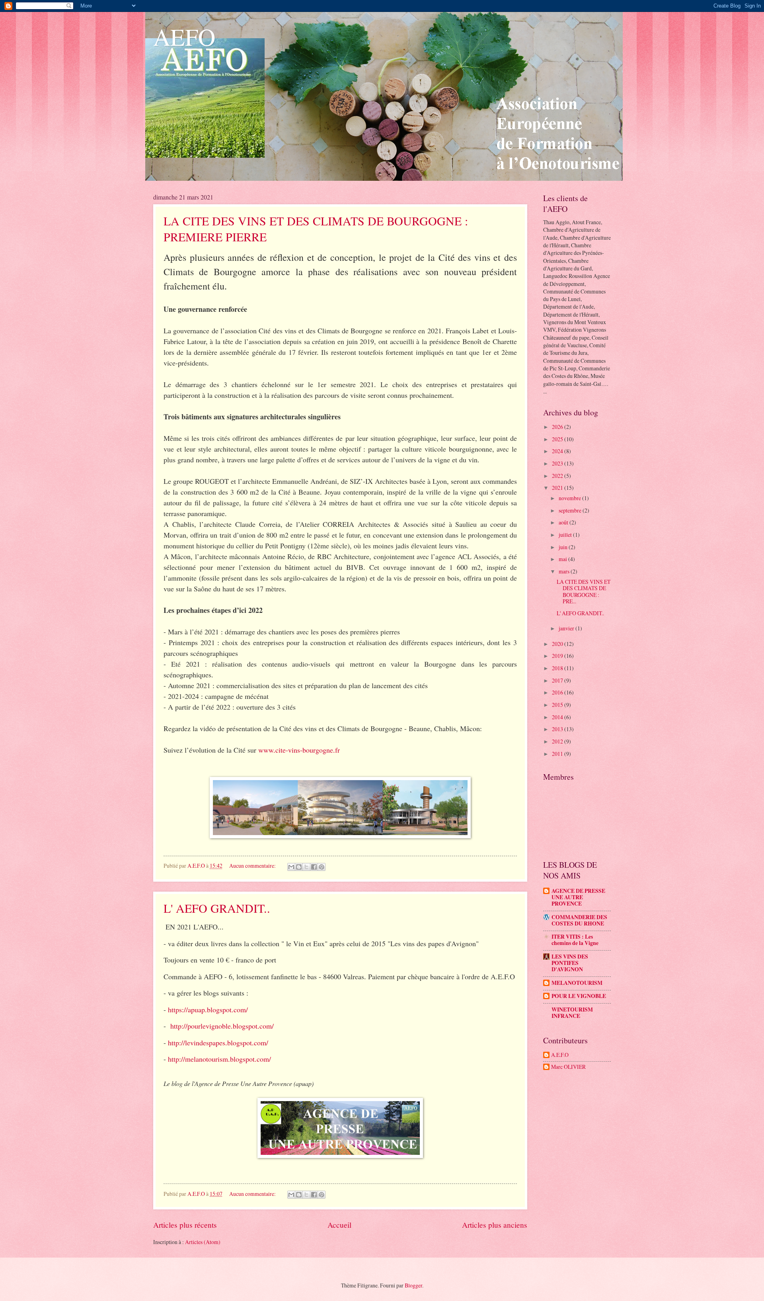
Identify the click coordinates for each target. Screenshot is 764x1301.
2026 (558, 426)
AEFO (184, 37)
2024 (558, 451)
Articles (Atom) (202, 1242)
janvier (567, 628)
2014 (558, 717)
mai (563, 559)
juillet (566, 534)
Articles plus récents (185, 1225)
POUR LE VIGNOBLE (579, 996)
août (564, 522)
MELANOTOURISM (577, 983)
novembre (570, 498)
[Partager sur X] (306, 867)
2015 (558, 704)
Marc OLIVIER (568, 1067)
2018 (558, 668)
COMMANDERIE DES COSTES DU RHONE (579, 920)
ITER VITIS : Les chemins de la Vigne (575, 940)
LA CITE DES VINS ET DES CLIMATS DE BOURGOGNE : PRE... (583, 591)
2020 (558, 644)
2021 (558, 487)
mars (565, 571)
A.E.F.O (560, 1055)
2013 (558, 729)
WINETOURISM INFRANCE (572, 1013)
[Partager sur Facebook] (314, 867)
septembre (571, 510)
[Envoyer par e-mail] (291, 867)
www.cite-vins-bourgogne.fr (298, 750)
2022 (558, 475)
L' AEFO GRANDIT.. (217, 908)
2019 (558, 655)
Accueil (339, 1225)
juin (564, 547)
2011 (558, 753)
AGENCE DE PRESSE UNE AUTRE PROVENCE (578, 897)
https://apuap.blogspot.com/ (208, 1009)
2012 (558, 741)
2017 (558, 680)
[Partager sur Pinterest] (321, 867)
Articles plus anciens (494, 1225)
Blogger (413, 1285)
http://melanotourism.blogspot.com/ (219, 1059)
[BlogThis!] (299, 867)
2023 (558, 463)
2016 (558, 692)
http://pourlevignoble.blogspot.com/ (222, 1026)
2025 (558, 439)
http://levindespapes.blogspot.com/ (218, 1042)
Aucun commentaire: (253, 865)
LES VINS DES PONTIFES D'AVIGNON (570, 963)
